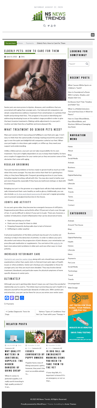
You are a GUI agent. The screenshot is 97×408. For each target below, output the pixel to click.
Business (71, 167)
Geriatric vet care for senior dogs (18, 259)
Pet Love (71, 262)
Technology (72, 271)
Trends (71, 192)
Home (70, 146)
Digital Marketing (74, 175)
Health (70, 180)
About (70, 151)
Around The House (75, 225)
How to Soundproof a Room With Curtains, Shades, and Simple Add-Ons (79, 95)
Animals (71, 162)
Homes (71, 171)
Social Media (73, 158)
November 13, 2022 (54, 345)
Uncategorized (74, 283)
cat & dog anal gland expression (27, 194)
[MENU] (93, 35)
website (57, 243)
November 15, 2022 (33, 345)
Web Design (73, 288)
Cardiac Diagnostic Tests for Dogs (17, 312)
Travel (70, 275)
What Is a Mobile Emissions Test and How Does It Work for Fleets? (80, 111)
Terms (70, 197)
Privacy (71, 200)
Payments (10, 304)
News (70, 188)
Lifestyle (71, 183)
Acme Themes (70, 404)
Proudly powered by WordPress (33, 404)
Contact (71, 205)
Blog (69, 155)
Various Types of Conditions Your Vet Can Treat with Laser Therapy (50, 312)
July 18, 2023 (11, 345)
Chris (23, 57)
